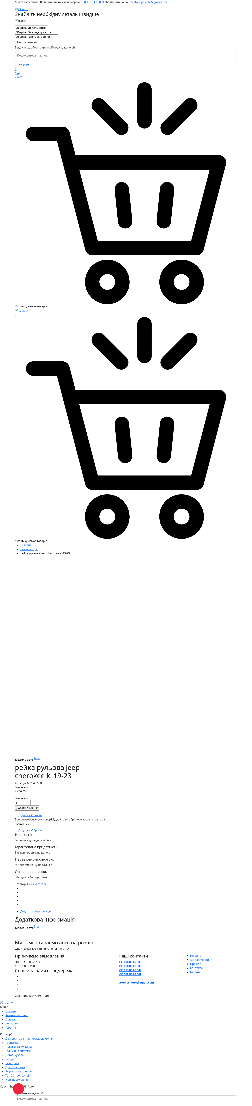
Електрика (12, 1063)
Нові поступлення (20, 1080)
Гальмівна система (18, 1051)
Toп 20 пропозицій (18, 1075)
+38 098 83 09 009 (92, 2)
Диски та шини (15, 1067)
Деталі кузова (14, 1055)
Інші (37, 758)
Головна (25, 545)
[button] (28, 815)
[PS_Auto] (21, 9)
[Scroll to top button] (244, 1098)
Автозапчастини (201, 960)
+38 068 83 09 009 (130, 974)
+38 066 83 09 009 (130, 966)
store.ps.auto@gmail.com (150, 2)
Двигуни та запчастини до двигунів (29, 1038)
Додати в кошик (27, 808)
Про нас (195, 964)
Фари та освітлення (18, 1071)
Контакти (196, 968)
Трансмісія (12, 1043)
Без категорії (29, 549)
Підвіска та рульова (18, 1047)
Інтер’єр (10, 1059)
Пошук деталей (27, 42)
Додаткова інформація (35, 911)
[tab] (128, 911)
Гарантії (195, 972)
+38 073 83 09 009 (130, 970)
